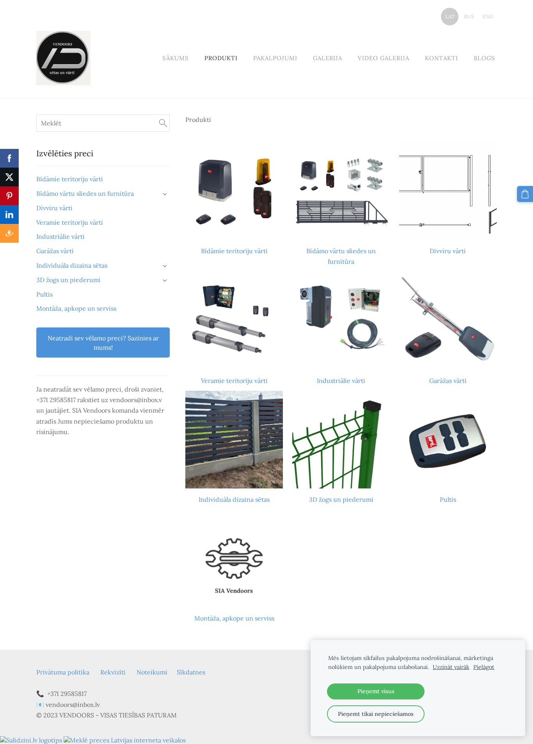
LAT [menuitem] (450, 16)
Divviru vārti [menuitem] (54, 208)
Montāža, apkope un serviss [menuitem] (76, 308)
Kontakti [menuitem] (441, 58)
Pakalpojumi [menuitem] (275, 58)
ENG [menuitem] (488, 16)
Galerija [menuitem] (327, 58)
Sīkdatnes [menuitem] (191, 672)
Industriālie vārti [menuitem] (60, 236)
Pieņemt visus (375, 691)
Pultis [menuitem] (44, 294)
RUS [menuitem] (469, 16)
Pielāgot (483, 667)
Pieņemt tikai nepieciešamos (376, 713)
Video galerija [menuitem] (383, 58)
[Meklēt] (163, 123)
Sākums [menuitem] (175, 58)
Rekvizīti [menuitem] (113, 672)
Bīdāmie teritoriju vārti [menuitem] (69, 179)
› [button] (165, 194)
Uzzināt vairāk (451, 667)
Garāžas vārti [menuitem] (55, 251)
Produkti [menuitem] (221, 58)
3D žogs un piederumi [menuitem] (68, 280)
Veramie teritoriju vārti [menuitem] (69, 222)
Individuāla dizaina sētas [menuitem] (71, 265)
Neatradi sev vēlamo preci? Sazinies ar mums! (103, 342)
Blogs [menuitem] (484, 58)
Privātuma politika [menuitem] (62, 672)
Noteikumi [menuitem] (152, 672)
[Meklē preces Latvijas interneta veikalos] (125, 740)
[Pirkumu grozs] (525, 194)
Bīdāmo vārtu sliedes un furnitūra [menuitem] (85, 193)
